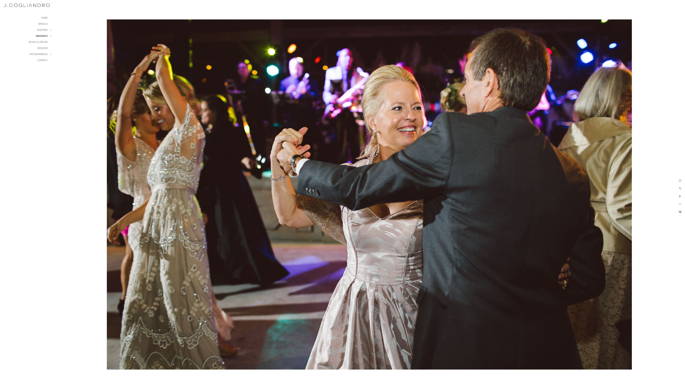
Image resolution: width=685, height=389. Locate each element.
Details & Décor (38, 42)
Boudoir (43, 48)
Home (44, 18)
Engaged (42, 30)
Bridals (43, 24)
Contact (42, 60)
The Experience (38, 54)
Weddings (42, 36)
